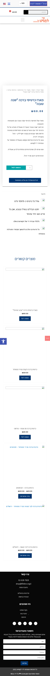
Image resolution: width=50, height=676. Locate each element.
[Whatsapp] (14, 623)
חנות (33, 90)
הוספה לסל (16, 168)
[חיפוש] (26, 12)
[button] (3, 341)
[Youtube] (30, 623)
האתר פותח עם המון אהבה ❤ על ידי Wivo (25, 674)
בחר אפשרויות (25, 496)
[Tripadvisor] (19, 623)
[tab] (24, 194)
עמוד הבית (40, 90)
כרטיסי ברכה (12, 90)
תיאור (43, 194)
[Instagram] (25, 623)
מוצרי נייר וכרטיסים (24, 90)
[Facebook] (35, 623)
